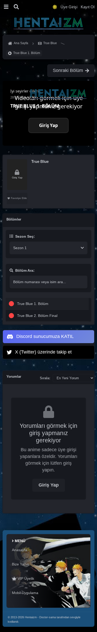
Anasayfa (19, 550)
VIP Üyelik (25, 578)
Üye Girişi (69, 7)
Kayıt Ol (87, 7)
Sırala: (45, 378)
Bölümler (13, 219)
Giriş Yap (49, 485)
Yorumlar (13, 376)
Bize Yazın (20, 564)
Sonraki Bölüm (68, 70)
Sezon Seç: (25, 236)
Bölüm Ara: (25, 270)
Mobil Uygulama (25, 593)
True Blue (40, 161)
